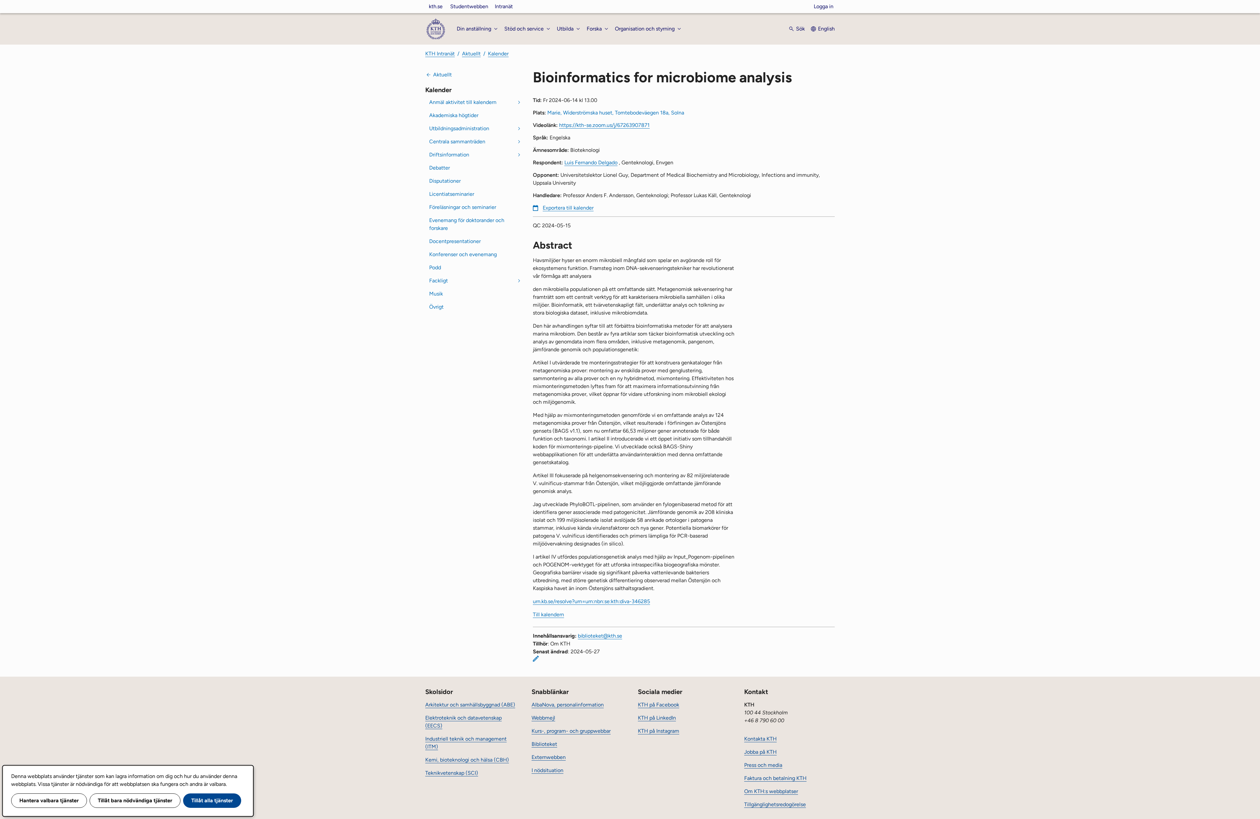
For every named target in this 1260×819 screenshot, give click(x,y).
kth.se (436, 6)
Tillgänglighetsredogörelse (775, 804)
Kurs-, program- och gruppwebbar (571, 731)
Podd (435, 267)
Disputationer (445, 181)
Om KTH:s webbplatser (771, 791)
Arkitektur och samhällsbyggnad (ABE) (470, 705)
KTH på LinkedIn (657, 718)
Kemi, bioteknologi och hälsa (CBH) (467, 760)
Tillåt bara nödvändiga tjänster (135, 800)
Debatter (439, 168)
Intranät (504, 6)
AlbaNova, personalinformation (568, 705)
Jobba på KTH (760, 752)
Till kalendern (548, 614)
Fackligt (438, 280)
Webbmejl (543, 718)
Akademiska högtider (453, 115)
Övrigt (436, 307)
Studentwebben (469, 6)
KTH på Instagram (658, 731)
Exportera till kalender (568, 208)
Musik (436, 294)
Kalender (498, 54)
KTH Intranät (440, 54)
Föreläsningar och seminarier (462, 207)
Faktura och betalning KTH (775, 778)
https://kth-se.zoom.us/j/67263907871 (604, 125)
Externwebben (549, 757)
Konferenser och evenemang (463, 254)
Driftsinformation (449, 155)
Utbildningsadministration (459, 128)
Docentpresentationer (455, 241)
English (826, 29)
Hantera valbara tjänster (49, 800)
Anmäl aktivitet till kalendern (462, 102)
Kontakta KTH (760, 739)
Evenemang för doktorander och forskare (466, 224)
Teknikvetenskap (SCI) (451, 773)
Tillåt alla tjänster (212, 800)
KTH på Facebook (658, 705)
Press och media (763, 765)
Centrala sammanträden (457, 141)
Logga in (823, 6)
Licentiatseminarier (451, 194)
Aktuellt (471, 54)
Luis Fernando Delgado (591, 162)
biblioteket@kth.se (600, 636)
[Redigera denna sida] (536, 659)
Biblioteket (544, 744)
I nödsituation (547, 770)
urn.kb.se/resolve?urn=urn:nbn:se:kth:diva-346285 (591, 601)
